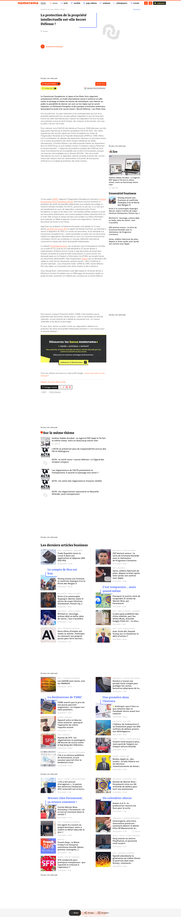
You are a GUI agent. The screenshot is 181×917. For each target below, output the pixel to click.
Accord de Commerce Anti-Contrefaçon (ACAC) (73, 200)
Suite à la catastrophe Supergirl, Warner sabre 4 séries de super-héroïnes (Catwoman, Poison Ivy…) (124, 210)
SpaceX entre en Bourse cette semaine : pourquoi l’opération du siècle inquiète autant (70, 724)
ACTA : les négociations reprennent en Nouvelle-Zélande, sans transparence (75, 492)
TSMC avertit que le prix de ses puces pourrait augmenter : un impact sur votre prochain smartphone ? (71, 706)
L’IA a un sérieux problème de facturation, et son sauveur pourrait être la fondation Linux (71, 759)
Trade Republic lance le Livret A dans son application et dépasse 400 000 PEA (71, 557)
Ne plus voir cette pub (49, 78)
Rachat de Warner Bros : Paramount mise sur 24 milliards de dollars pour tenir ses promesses (125, 785)
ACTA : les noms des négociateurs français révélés (77, 481)
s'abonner (161, 3)
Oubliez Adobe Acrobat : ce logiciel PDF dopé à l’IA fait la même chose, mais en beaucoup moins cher (79, 439)
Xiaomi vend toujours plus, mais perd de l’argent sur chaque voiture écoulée (126, 744)
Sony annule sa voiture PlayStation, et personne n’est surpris (125, 841)
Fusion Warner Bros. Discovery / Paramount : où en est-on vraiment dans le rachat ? (71, 811)
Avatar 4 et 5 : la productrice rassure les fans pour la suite (124, 805)
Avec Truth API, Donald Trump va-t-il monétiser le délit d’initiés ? (126, 633)
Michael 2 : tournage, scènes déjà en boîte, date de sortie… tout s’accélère (124, 220)
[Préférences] (150, 3)
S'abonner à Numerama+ (71, 362)
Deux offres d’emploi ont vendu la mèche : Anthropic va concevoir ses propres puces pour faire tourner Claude (71, 635)
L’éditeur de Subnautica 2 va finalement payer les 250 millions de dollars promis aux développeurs (126, 728)
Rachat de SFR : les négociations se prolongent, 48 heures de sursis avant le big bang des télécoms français (71, 741)
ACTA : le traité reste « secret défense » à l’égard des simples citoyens (78, 460)
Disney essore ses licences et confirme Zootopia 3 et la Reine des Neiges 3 (128, 201)
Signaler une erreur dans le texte (53, 382)
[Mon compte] (146, 3)
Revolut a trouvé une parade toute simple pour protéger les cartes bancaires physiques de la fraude (126, 684)
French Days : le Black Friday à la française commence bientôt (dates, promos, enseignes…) (71, 846)
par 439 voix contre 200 (57, 229)
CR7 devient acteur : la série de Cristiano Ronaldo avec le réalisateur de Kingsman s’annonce (123, 231)
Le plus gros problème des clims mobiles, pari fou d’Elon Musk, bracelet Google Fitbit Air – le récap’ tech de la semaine (126, 617)
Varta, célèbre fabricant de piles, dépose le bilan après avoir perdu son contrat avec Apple (124, 241)
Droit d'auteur (55, 392)
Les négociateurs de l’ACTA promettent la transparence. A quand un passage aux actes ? (75, 471)
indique (85, 258)
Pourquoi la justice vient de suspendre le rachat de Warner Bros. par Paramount (126, 600)
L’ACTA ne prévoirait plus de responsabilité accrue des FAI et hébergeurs (79, 450)
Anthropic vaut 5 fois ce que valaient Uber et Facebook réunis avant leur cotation (126, 710)
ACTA (44, 392)
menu (43, 3)
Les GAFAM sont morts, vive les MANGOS (71, 682)
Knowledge (54, 246)
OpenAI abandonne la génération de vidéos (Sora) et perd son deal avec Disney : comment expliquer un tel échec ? (126, 859)
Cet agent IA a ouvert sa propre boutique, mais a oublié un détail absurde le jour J (71, 828)
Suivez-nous (101, 84)
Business (136, 9)
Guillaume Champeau (54, 47)
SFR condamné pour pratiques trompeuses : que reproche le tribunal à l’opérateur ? (71, 863)
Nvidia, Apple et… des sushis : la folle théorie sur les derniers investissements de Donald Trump (126, 763)
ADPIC (55, 199)
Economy (63, 246)
